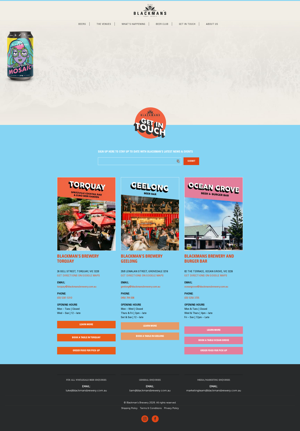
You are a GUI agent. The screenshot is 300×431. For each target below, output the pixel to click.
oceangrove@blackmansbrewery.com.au (206, 286)
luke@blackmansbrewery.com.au (86, 390)
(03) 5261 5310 (64, 298)
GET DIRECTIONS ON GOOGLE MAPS (78, 275)
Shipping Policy (129, 408)
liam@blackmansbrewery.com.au (149, 390)
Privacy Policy (171, 408)
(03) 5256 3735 (191, 298)
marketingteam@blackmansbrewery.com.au (213, 390)
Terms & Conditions (151, 408)
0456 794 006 (127, 298)
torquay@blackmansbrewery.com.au (76, 286)
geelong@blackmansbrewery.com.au (140, 286)
